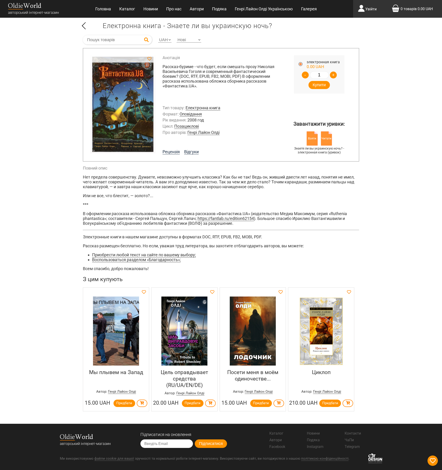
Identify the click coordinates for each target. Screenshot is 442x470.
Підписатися (211, 443)
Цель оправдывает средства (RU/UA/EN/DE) (184, 378)
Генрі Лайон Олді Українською (264, 8)
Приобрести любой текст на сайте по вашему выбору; (144, 254)
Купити (319, 85)
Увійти (371, 9)
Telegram (352, 446)
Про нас (173, 8)
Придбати (124, 403)
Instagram (315, 446)
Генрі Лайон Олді (203, 132)
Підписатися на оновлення (165, 434)
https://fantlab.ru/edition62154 (226, 218)
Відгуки (191, 151)
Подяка (219, 8)
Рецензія (171, 151)
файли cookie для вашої (114, 458)
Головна (103, 8)
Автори (197, 8)
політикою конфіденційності (325, 458)
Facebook (277, 446)
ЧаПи (349, 440)
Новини (150, 8)
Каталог (127, 8)
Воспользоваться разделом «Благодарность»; (136, 259)
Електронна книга (203, 107)
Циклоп (321, 372)
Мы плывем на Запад (116, 372)
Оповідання (191, 114)
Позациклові (186, 126)
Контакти (353, 433)
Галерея (309, 8)
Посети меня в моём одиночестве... (252, 375)
